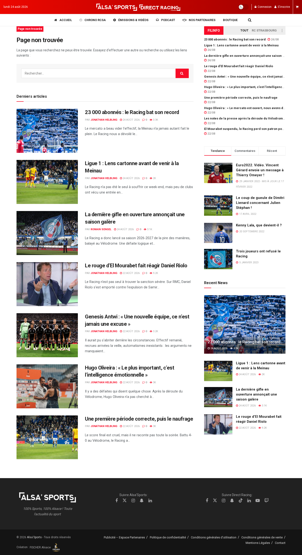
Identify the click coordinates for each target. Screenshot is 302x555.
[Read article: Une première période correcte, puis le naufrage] (47, 437)
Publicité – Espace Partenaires (124, 537)
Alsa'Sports (34, 537)
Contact (280, 543)
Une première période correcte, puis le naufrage (139, 419)
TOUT (244, 30)
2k (154, 178)
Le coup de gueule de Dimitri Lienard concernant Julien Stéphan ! (260, 203)
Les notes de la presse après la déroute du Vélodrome (244, 118)
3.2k (155, 331)
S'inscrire (283, 7)
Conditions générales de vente (262, 537)
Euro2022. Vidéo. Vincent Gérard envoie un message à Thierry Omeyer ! (260, 170)
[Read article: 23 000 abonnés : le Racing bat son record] (47, 131)
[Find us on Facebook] (116, 500)
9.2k (155, 273)
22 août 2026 (131, 273)
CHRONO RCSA (95, 20)
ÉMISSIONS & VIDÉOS (133, 20)
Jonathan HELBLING (104, 119)
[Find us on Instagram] (133, 500)
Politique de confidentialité (168, 537)
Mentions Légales (258, 543)
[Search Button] (250, 20)
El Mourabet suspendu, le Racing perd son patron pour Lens (248, 129)
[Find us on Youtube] (258, 500)
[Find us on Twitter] (124, 500)
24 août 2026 (131, 119)
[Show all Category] (281, 30)
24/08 (274, 39)
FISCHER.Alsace (40, 547)
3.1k (149, 229)
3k (154, 382)
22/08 (211, 71)
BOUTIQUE (230, 20)
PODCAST (168, 20)
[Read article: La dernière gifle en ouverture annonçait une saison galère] (47, 233)
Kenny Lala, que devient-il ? (259, 225)
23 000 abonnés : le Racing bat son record (132, 112)
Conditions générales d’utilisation (213, 537)
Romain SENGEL (101, 229)
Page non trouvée (30, 29)
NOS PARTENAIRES (202, 20)
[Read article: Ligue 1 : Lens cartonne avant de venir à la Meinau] (47, 182)
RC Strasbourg (264, 30)
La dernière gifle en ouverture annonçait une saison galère (248, 55)
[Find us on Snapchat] (142, 500)
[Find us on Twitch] (266, 500)
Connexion (264, 7)
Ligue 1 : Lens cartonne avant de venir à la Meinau (241, 45)
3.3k (155, 119)
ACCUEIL (65, 20)
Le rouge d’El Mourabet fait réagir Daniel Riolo (136, 266)
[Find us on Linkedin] (150, 500)
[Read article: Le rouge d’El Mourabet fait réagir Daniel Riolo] (47, 284)
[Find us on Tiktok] (241, 500)
